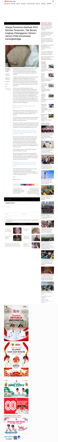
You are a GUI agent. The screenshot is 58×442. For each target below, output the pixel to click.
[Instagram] (27, 184)
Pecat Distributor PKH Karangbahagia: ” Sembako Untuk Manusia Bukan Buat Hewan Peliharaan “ (19, 190)
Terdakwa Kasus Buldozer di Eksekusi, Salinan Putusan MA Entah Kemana (27, 246)
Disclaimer (7, 81)
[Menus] (53, 1)
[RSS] (33, 184)
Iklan (6, 86)
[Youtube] (30, 184)
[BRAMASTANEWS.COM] (10, 1)
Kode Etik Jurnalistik (44, 299)
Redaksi (7, 71)
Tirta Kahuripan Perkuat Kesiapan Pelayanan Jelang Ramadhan (47, 197)
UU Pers (6, 84)
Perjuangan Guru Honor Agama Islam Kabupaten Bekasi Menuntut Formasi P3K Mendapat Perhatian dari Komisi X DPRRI (13, 245)
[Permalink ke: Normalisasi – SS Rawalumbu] (35, 230)
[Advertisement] (29, 13)
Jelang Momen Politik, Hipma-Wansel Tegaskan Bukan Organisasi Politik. (27, 239)
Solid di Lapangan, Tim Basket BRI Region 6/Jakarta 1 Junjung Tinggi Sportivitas (47, 216)
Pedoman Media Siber (45, 300)
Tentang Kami (8, 89)
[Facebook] (22, 184)
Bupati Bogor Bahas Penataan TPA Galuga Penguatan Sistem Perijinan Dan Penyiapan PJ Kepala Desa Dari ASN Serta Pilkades (47, 277)
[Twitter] (24, 184)
